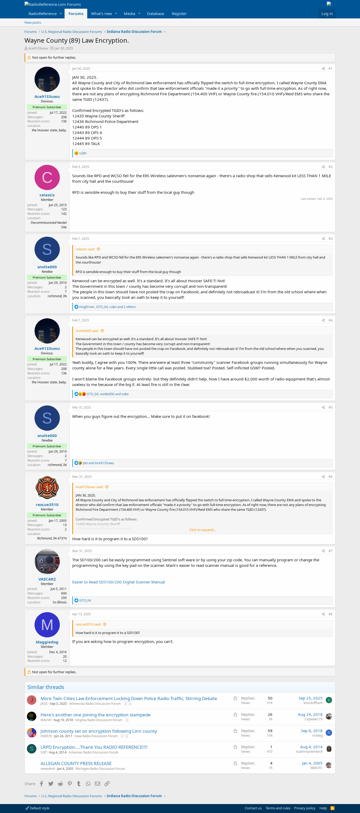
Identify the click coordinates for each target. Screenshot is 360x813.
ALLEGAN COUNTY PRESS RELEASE (76, 763)
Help (323, 808)
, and (108, 394)
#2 (331, 167)
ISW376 (46, 736)
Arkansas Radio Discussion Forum (93, 752)
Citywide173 (314, 719)
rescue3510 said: (88, 624)
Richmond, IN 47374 (52, 538)
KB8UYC (316, 768)
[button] (61, 13)
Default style (39, 808)
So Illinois (60, 602)
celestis (47, 194)
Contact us (253, 808)
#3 (331, 238)
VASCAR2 (47, 579)
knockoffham (313, 703)
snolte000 (47, 266)
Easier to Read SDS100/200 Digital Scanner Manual (118, 581)
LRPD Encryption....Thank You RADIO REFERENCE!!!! (94, 747)
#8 (331, 614)
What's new (101, 13)
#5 (331, 407)
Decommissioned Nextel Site (49, 224)
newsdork (48, 768)
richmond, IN (57, 296)
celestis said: (85, 249)
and (98, 463)
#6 (331, 476)
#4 (331, 320)
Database (155, 13)
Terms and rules (278, 808)
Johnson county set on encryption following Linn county (99, 731)
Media (129, 13)
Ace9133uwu (38, 48)
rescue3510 (47, 504)
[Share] (323, 69)
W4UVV (46, 720)
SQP (44, 752)
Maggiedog (47, 642)
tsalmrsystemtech (309, 751)
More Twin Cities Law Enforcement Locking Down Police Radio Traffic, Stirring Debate (129, 698)
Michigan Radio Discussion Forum (100, 768)
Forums (76, 13)
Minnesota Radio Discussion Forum (95, 703)
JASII (44, 703)
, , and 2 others (107, 307)
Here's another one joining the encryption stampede (96, 715)
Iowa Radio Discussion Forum (96, 736)
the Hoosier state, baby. (49, 130)
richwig (317, 735)
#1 (331, 68)
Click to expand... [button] (202, 529)
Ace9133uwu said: (89, 486)
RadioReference (42, 13)
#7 (331, 551)
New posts (33, 22)
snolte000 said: (87, 330)
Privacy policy (304, 808)
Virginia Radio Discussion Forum (98, 720)
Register (179, 13)
